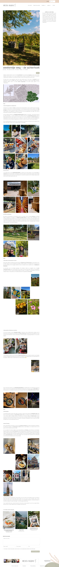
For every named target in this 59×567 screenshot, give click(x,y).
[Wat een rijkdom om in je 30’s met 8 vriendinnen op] (9, 561)
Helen (5, 69)
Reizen (21, 69)
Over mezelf (30, 5)
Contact (54, 5)
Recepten (43, 5)
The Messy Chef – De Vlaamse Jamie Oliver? (34, 528)
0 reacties (26, 69)
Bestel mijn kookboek (36, 5)
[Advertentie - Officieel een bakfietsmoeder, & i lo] (13, 561)
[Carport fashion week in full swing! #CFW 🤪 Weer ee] (17, 561)
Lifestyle (48, 5)
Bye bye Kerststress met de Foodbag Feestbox (9, 530)
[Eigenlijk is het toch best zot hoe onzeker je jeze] (5, 561)
